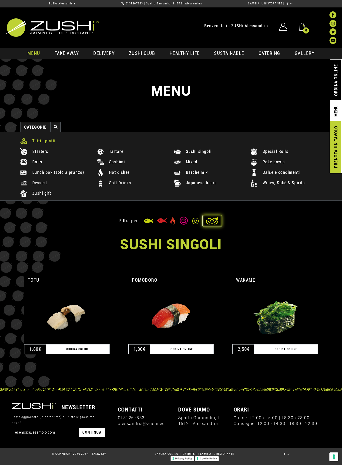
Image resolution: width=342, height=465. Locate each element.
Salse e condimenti (280, 172)
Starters (39, 151)
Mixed (190, 161)
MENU (33, 53)
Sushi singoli (197, 151)
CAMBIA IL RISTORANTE (265, 3)
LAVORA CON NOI (167, 453)
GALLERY (305, 53)
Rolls (36, 161)
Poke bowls (273, 161)
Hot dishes (119, 172)
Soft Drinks (119, 182)
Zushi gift (41, 193)
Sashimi (116, 161)
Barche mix (196, 172)
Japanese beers (200, 182)
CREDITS (189, 453)
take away (67, 53)
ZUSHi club (142, 53)
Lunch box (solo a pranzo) (57, 172)
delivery (104, 53)
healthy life (185, 53)
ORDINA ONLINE (335, 80)
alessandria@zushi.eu (141, 423)
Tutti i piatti (43, 140)
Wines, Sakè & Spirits (283, 182)
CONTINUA (91, 432)
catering (269, 53)
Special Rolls (274, 151)
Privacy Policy (183, 458)
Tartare (115, 151)
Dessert (39, 182)
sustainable (229, 53)
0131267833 (134, 3)
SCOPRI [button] (67, 311)
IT (288, 3)
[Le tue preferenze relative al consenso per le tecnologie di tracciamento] (333, 456)
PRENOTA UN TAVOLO (335, 147)
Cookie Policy (208, 458)
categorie (35, 127)
